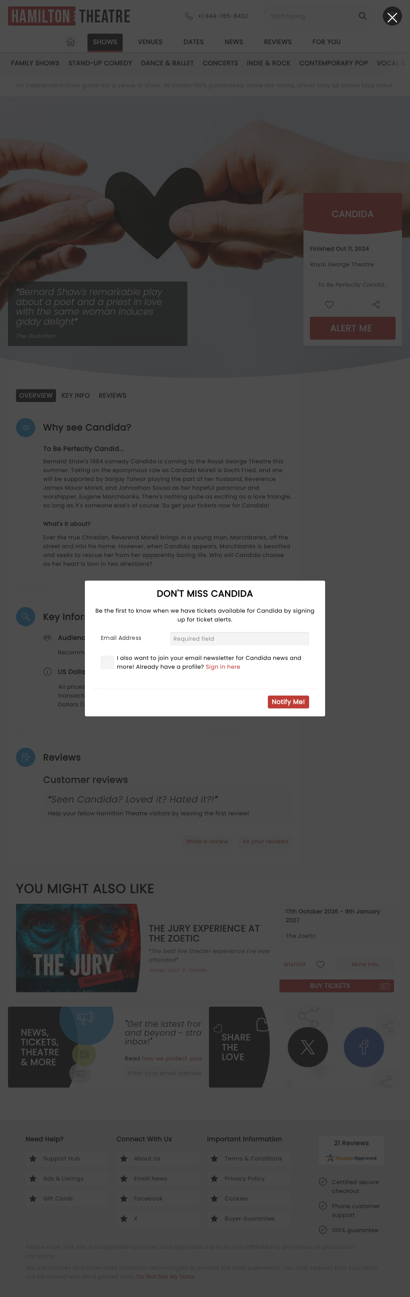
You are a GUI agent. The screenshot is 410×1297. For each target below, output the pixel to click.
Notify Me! (288, 701)
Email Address (121, 638)
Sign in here (223, 667)
